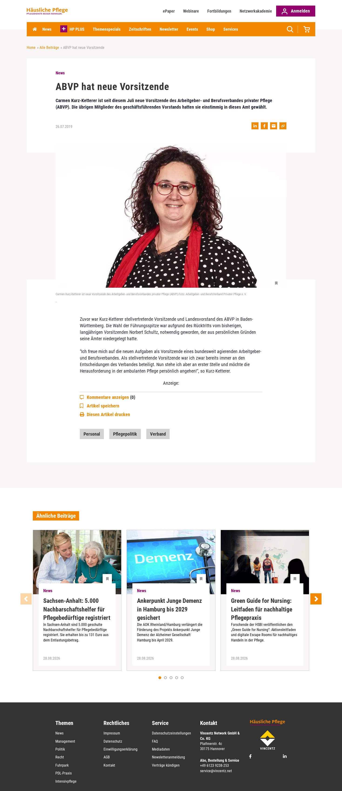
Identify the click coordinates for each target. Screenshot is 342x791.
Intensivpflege (66, 781)
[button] (165, 677)
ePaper (169, 11)
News (46, 29)
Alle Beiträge (49, 47)
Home (34, 29)
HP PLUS (77, 29)
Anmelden (300, 11)
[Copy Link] (282, 125)
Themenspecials (107, 29)
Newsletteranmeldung (168, 757)
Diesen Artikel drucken (108, 414)
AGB (107, 757)
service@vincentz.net (216, 771)
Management (65, 741)
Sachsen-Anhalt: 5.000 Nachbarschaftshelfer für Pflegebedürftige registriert (76, 609)
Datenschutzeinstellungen (171, 733)
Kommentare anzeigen (111, 397)
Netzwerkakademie (256, 11)
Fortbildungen (219, 11)
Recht (59, 757)
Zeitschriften (140, 29)
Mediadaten (161, 749)
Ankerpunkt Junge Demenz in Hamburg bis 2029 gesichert (169, 609)
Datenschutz (113, 741)
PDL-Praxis (63, 773)
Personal (92, 434)
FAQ (155, 741)
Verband (158, 434)
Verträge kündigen (166, 765)
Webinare (191, 11)
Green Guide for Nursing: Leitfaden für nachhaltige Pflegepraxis (261, 609)
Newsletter (169, 29)
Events (192, 29)
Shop (210, 29)
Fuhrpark (62, 765)
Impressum (112, 733)
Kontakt (109, 765)
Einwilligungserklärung (120, 749)
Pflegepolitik (125, 434)
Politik (60, 749)
